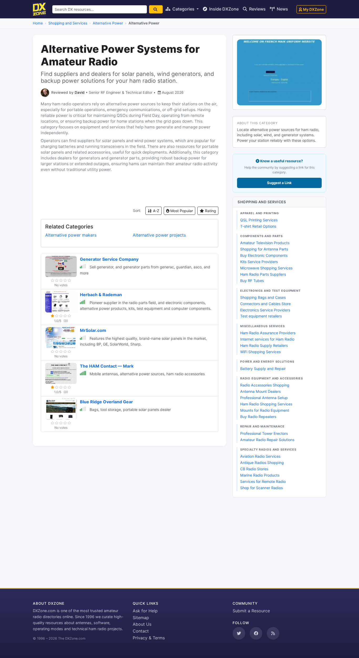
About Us (142, 624)
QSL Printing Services (259, 220)
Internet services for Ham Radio (267, 339)
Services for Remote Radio (263, 481)
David (80, 92)
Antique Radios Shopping (262, 462)
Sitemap (141, 617)
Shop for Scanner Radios (261, 487)
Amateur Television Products (264, 243)
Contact (141, 631)
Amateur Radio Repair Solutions (267, 439)
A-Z (155, 210)
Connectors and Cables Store (265, 303)
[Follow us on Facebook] (256, 633)
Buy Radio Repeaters (258, 416)
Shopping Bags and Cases (263, 297)
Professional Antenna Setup (264, 397)
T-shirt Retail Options (258, 226)
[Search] (156, 9)
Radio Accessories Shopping (264, 385)
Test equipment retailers (261, 316)
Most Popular (181, 210)
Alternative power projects (159, 235)
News (282, 9)
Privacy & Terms (149, 637)
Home (38, 23)
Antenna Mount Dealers (260, 391)
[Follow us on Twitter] (239, 633)
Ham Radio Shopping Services (266, 404)
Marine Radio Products (259, 475)
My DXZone (313, 9)
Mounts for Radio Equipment (264, 410)
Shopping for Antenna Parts (264, 249)
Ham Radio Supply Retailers (264, 345)
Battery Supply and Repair (263, 368)
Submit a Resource (251, 610)
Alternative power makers (70, 235)
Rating (210, 210)
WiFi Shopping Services (260, 351)
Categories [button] (183, 9)
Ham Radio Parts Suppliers (263, 274)
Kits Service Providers (259, 261)
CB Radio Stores (254, 469)
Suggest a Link (279, 183)
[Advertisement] (129, 189)
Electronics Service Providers (265, 310)
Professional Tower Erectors (264, 433)
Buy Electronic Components (264, 255)
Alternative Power (108, 23)
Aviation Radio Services (260, 456)
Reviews (257, 9)
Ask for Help (145, 610)
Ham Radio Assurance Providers (267, 333)
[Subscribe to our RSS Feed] (273, 633)
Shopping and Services (67, 23)
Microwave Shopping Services (266, 268)
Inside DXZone (223, 9)
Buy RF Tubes (252, 280)
